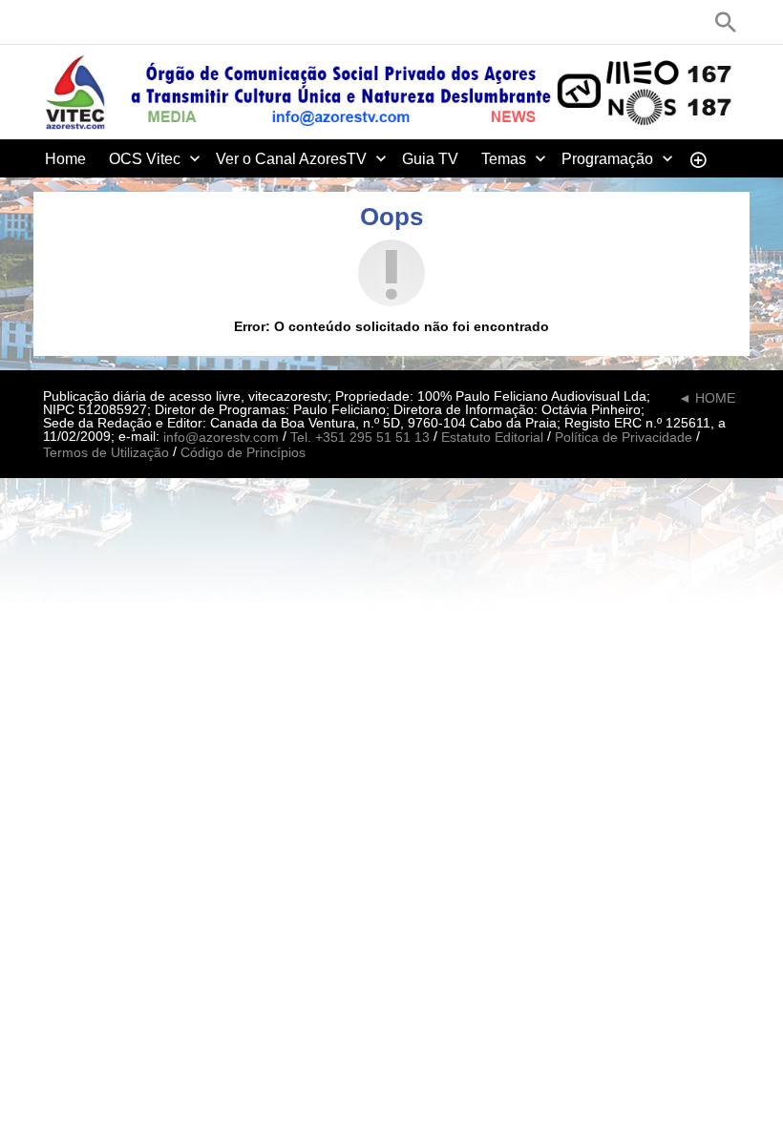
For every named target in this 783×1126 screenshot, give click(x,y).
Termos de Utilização (106, 452)
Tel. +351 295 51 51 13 (360, 438)
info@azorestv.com (221, 438)
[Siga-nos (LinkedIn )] (109, 21)
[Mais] (698, 158)
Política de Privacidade (623, 438)
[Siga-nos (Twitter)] (81, 21)
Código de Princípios (243, 452)
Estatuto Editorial (492, 438)
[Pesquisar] (725, 22)
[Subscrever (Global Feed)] (167, 21)
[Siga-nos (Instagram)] (138, 21)
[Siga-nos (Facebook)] (52, 21)
